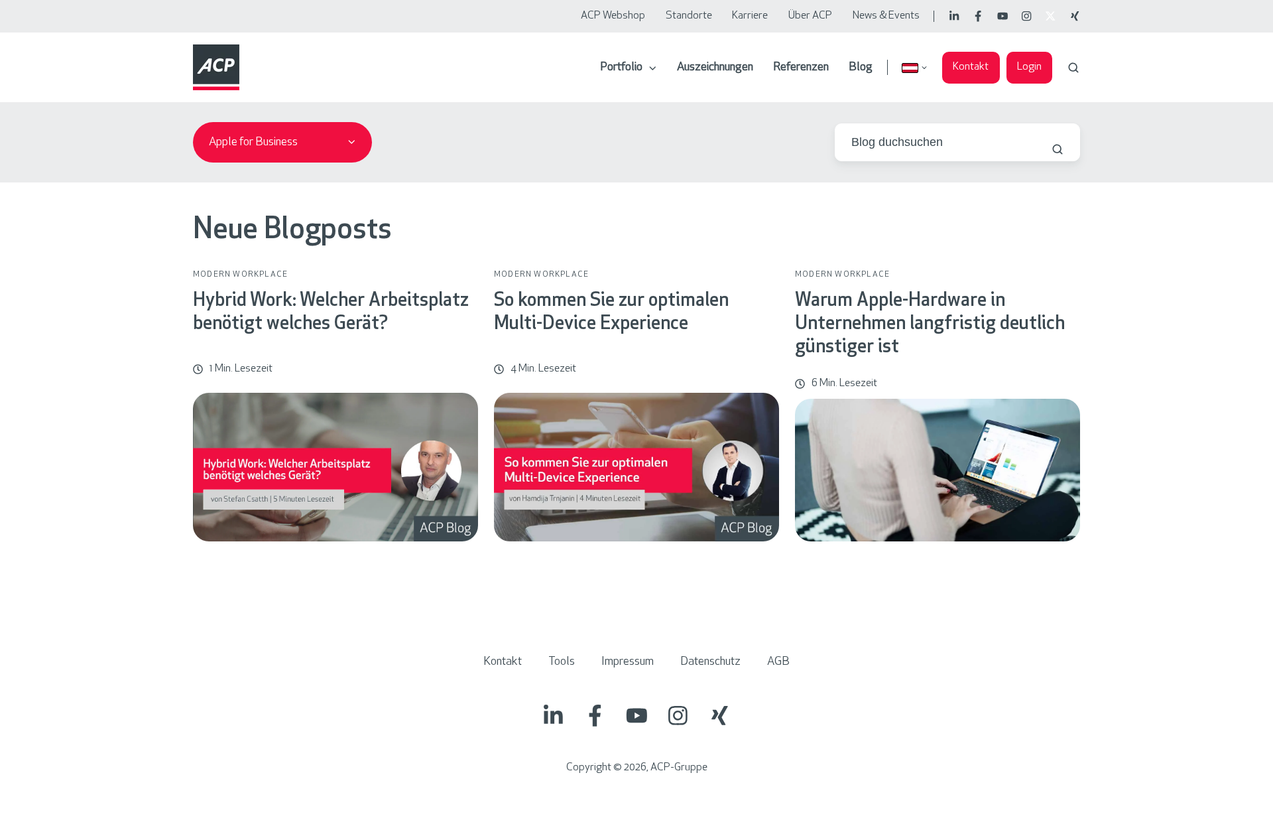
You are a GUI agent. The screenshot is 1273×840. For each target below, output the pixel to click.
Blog (861, 68)
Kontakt (971, 67)
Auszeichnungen (715, 68)
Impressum (627, 662)
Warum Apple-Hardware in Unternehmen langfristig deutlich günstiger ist (930, 324)
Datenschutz (710, 662)
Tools (561, 662)
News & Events (886, 16)
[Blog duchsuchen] (1057, 149)
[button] (1073, 67)
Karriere (750, 16)
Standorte (689, 16)
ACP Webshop (613, 16)
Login (1029, 67)
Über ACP (810, 16)
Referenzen (801, 68)
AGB (778, 662)
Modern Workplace (240, 275)
